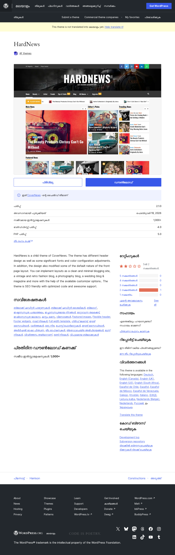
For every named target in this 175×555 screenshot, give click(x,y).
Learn (77, 498)
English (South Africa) (147, 382)
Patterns (48, 514)
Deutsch (148, 374)
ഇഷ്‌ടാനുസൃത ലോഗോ (27, 316)
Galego (124, 395)
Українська (126, 407)
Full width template (59, 321)
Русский (139, 403)
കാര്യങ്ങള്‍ (111, 503)
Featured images (81, 316)
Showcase (50, 498)
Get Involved (111, 498)
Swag (108, 514)
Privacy (18, 514)
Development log (129, 437)
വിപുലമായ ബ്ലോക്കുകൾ (84, 334)
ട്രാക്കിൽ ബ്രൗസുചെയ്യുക (136, 445)
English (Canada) (129, 378)
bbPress (140, 508)
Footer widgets (22, 321)
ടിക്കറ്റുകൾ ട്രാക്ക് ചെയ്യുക (136, 449)
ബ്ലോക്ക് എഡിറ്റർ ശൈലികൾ (68, 307)
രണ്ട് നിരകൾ (61, 334)
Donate (110, 508)
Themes (48, 503)
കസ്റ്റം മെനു (48, 316)
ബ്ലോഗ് (92, 307)
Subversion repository (132, 441)
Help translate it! (114, 26)
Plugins (48, 508)
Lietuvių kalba (127, 399)
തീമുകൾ (18, 17)
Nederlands (126, 403)
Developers (81, 508)
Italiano (144, 395)
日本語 (153, 395)
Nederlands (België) (148, 399)
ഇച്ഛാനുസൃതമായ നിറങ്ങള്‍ (60, 312)
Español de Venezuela (145, 390)
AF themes (25, 53)
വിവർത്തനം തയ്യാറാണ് (38, 334)
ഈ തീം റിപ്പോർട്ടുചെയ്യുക (135, 353)
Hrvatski (134, 395)
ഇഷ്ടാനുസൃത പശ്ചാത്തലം (28, 312)
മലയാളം (50, 533)
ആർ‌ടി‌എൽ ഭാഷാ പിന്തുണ (29, 330)
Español (144, 386)
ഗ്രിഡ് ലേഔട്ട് (80, 321)
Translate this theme (131, 414)
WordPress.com (144, 498)
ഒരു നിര (50, 325)
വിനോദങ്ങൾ (63, 316)
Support (78, 503)
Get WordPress (159, 5)
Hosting (18, 508)
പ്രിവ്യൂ (47, 182)
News (17, 503)
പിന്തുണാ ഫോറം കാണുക (134, 331)
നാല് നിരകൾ (40, 321)
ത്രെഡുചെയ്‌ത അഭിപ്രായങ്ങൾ (85, 330)
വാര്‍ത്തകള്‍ (37, 325)
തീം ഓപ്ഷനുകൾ (55, 330)
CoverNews (34, 195)
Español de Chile (129, 386)
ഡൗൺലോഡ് (123, 182)
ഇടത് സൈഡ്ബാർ (93, 325)
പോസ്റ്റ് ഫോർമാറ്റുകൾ (68, 325)
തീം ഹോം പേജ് (22, 241)
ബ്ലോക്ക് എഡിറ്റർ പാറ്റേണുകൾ (32, 307)
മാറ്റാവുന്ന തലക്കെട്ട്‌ (88, 312)
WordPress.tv (83, 514)
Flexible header (101, 316)
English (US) (126, 382)
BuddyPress (142, 514)
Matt (138, 503)
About (17, 498)
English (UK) (147, 378)
